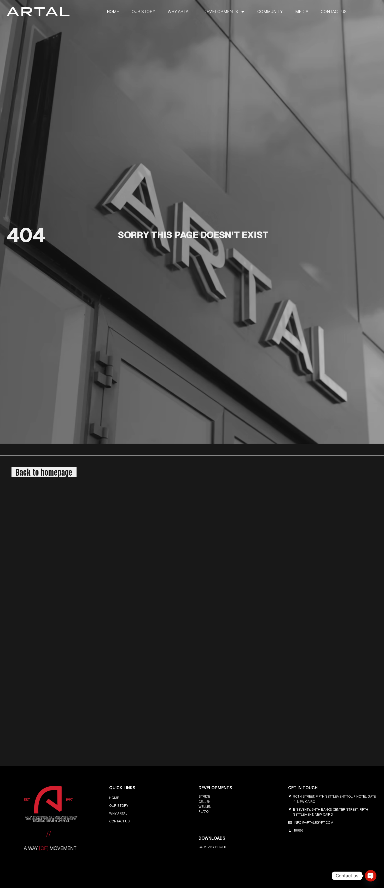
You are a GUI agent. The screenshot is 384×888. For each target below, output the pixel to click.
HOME (113, 11)
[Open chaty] (370, 875)
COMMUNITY (270, 11)
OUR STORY (143, 11)
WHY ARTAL (179, 11)
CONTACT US (334, 11)
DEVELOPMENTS (220, 11)
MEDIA (301, 11)
